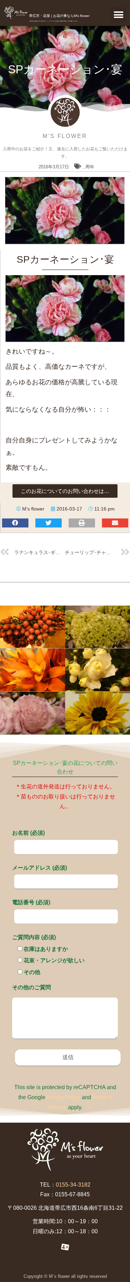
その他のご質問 (31, 987)
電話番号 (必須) (31, 902)
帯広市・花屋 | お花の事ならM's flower (59, 16)
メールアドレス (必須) (39, 868)
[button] (118, 14)
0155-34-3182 (73, 1185)
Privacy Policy (62, 1097)
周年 (89, 166)
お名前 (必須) (28, 833)
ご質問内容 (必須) (34, 937)
